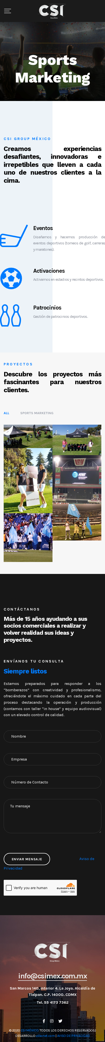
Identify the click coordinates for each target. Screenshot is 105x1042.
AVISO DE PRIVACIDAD (73, 1036)
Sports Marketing (36, 413)
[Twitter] (60, 1021)
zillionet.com (45, 1036)
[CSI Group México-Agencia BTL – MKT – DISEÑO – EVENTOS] (52, 11)
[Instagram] (51, 1021)
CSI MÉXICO (30, 1030)
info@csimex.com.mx (52, 976)
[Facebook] (44, 1021)
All (6, 413)
